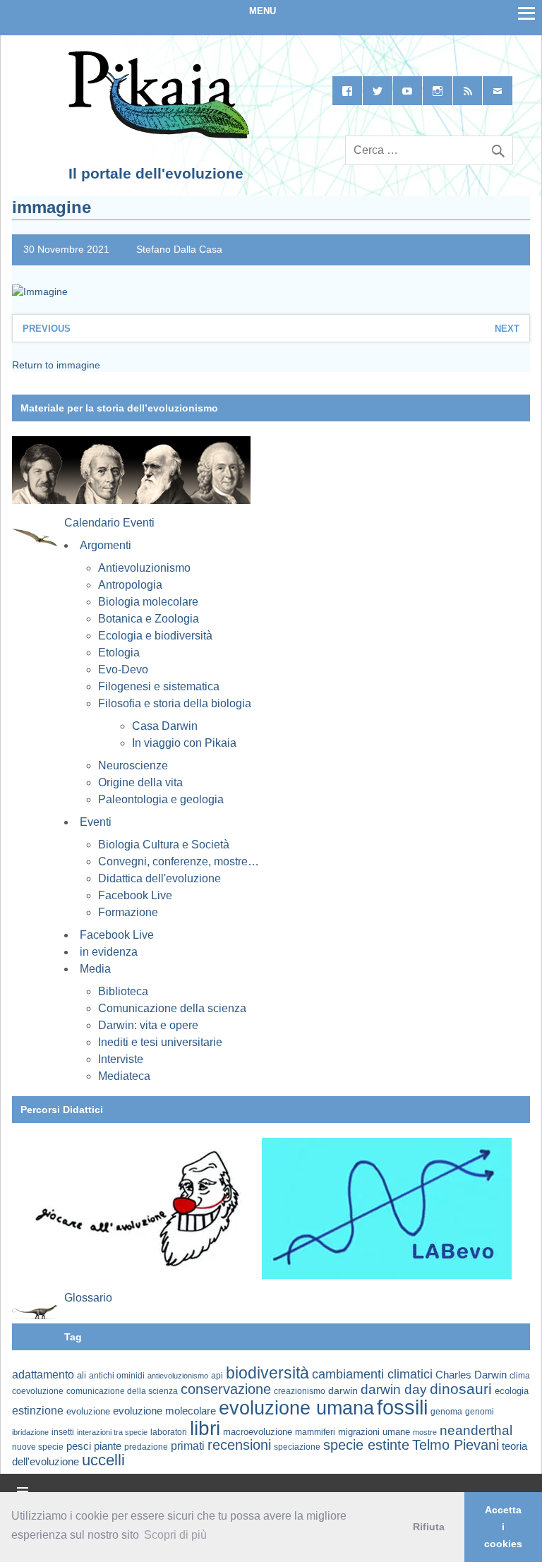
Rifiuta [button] (429, 1526)
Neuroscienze (133, 765)
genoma (446, 1411)
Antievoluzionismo (144, 568)
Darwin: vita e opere (148, 1025)
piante (107, 1446)
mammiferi (315, 1432)
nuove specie (38, 1446)
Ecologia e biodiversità (155, 636)
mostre (425, 1432)
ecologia (512, 1391)
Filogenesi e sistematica (158, 686)
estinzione (38, 1410)
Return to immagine (56, 365)
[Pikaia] (156, 135)
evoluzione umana (296, 1408)
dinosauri (461, 1389)
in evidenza (109, 952)
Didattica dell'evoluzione (159, 878)
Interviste (120, 1059)
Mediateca (124, 1076)
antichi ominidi (117, 1376)
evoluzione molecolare (164, 1411)
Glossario (88, 1298)
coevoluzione (38, 1391)
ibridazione (30, 1432)
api (217, 1376)
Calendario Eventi (109, 523)
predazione (146, 1446)
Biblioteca (123, 991)
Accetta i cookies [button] (503, 1526)
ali (81, 1375)
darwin (343, 1390)
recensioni (239, 1445)
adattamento (43, 1375)
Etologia (119, 653)
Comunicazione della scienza (172, 1008)
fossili (402, 1407)
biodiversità (267, 1373)
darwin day (394, 1389)
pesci (78, 1446)
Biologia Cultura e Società (163, 845)
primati (188, 1446)
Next (507, 328)
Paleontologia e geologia (161, 799)
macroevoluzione (257, 1431)
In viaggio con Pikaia (184, 743)
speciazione (297, 1447)
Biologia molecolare (148, 602)
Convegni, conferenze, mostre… (178, 861)
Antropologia (130, 585)
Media (95, 969)
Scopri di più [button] (175, 1535)
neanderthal (476, 1430)
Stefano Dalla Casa (179, 249)
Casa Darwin (165, 726)
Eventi (96, 822)
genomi (479, 1412)
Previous (47, 328)
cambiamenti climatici (372, 1373)
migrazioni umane (374, 1431)
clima (520, 1376)
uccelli (103, 1460)
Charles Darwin (471, 1375)
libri (205, 1428)
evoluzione (88, 1411)
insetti (63, 1432)
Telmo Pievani (455, 1445)
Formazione (128, 912)
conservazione (226, 1389)
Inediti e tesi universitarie (160, 1042)
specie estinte (366, 1445)
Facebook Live (135, 895)
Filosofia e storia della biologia (174, 703)
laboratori (168, 1431)
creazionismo (299, 1390)
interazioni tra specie (112, 1432)
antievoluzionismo (177, 1375)
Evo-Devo (123, 669)
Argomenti (105, 545)
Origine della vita (140, 782)
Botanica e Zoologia (148, 619)
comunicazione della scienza (122, 1391)
